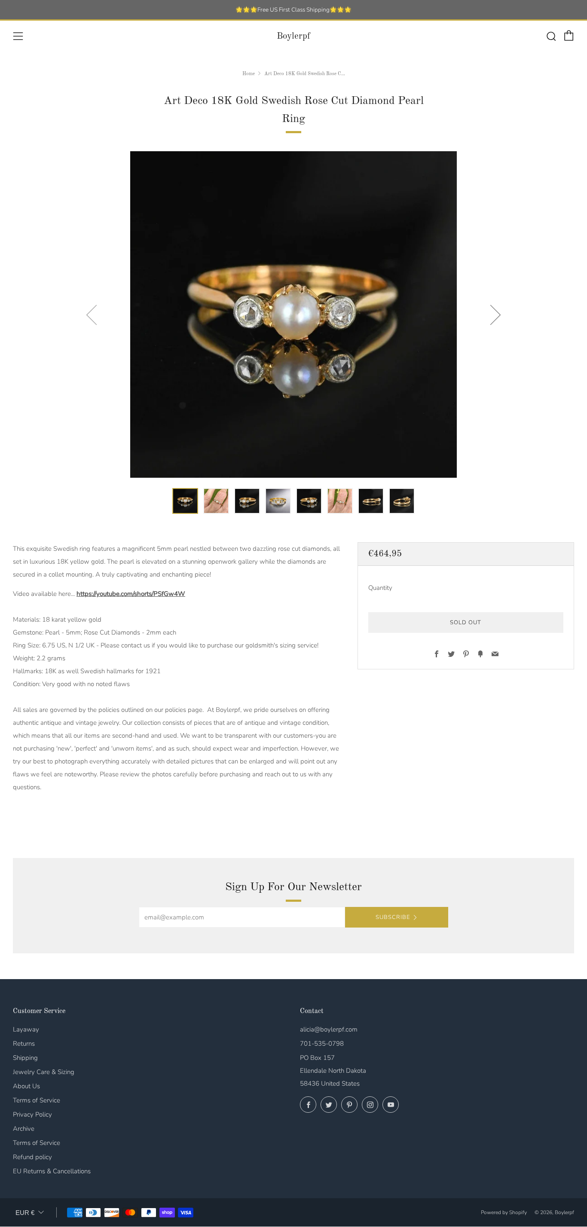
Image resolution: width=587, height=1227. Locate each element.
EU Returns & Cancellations (52, 1171)
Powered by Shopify (504, 1212)
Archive (23, 1128)
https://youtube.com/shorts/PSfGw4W (130, 593)
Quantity (380, 588)
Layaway (26, 1029)
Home (248, 73)
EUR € (24, 1212)
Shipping (25, 1057)
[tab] (185, 501)
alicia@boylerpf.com (329, 1029)
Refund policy (32, 1157)
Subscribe (393, 917)
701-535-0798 (322, 1043)
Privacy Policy (32, 1114)
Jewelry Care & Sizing (43, 1072)
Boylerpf (293, 36)
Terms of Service (36, 1100)
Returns (24, 1043)
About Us (26, 1086)
